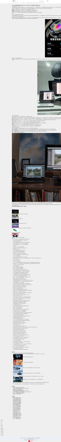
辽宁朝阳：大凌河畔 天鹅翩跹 (16, 255)
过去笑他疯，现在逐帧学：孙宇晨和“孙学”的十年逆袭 (19, 330)
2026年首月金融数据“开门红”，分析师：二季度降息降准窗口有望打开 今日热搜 (22, 281)
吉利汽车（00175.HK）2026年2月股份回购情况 (18, 246)
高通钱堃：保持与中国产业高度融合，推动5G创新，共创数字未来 (36, 376)
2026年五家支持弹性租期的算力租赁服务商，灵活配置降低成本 (20, 313)
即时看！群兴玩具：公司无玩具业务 (17, 414)
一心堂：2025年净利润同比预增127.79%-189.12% (19, 339)
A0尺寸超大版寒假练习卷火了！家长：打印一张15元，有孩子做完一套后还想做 (22, 343)
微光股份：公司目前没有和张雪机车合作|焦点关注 (18, 393)
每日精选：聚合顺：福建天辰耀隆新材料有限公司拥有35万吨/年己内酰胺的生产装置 (22, 290)
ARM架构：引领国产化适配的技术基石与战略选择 (18, 251)
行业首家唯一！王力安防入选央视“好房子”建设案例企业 (18, 237)
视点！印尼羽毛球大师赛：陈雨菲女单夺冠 (18, 342)
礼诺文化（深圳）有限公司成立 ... (17, 411)
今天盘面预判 (14, 245)
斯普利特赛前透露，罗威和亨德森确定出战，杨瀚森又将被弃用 (20, 301)
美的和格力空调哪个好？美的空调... (17, 397)
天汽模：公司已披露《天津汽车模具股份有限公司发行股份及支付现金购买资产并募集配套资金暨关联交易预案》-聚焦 (26, 262)
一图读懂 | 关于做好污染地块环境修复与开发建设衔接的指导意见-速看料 (21, 320)
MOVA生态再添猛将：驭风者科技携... (17, 402)
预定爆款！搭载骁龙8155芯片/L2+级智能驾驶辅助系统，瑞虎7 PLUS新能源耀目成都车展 (33, 379)
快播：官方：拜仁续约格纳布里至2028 (17, 308)
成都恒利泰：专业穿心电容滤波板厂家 (16, 232)
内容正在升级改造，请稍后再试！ (17, 340)
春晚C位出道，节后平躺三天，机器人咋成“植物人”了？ (19, 252)
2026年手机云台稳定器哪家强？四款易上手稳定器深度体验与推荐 (20, 349)
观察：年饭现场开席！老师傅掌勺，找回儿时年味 (18, 321)
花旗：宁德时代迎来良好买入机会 (17, 304)
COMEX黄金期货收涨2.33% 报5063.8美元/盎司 (18, 282)
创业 (25, 2)
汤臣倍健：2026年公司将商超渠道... (17, 403)
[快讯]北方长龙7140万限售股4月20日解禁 (18, 389)
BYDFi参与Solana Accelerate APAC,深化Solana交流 (19, 291)
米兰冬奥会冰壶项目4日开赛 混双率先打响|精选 (18, 314)
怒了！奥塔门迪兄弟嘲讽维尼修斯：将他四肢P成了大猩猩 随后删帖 (20, 254)
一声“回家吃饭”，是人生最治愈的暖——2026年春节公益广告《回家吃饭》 (21, 271)
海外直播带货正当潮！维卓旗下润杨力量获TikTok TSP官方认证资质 (37, 353)
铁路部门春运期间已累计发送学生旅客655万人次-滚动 (19, 250)
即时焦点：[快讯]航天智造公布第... (17, 398)
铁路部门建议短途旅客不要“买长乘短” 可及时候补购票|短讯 (19, 279)
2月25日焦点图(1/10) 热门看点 (16, 260)
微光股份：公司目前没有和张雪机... (17, 406)
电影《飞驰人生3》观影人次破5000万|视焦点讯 (18, 264)
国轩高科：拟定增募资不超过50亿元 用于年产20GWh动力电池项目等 (21, 309)
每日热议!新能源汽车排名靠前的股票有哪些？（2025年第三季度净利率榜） (21, 341)
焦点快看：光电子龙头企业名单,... (17, 417)
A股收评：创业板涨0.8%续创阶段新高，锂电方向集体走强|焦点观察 (21, 388)
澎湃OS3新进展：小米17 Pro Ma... (17, 416)
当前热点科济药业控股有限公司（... (17, 408)
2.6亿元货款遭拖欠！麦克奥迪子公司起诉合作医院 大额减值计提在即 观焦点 (21, 274)
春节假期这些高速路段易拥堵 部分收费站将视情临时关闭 (19, 285)
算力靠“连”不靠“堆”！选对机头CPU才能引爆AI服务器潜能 (19, 310)
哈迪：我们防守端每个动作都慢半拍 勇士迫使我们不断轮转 (20, 332)
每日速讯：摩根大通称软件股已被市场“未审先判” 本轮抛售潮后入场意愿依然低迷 (22, 312)
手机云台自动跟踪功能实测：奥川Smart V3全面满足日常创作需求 (20, 244)
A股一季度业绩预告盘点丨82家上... (17, 404)
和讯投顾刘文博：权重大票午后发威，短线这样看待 (19, 333)
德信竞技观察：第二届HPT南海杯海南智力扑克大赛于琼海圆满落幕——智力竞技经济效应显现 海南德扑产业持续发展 (26, 263)
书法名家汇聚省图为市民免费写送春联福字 (18, 348)
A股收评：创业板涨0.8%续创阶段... (17, 399)
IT (19, 2)
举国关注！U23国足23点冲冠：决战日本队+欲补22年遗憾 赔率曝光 (20, 347)
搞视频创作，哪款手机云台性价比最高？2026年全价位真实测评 (20, 328)
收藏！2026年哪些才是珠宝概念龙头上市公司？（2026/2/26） (20, 256)
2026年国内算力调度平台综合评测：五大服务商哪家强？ (19, 311)
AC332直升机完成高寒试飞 (16, 265)
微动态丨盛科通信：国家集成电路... (17, 412)
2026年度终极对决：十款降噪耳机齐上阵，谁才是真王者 (19, 253)
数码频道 (28, 2)
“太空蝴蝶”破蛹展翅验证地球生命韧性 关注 (18, 318)
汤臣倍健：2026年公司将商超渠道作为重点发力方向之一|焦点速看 (20, 390)
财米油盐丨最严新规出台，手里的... (17, 415)
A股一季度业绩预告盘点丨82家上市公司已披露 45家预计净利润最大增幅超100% (22, 391)
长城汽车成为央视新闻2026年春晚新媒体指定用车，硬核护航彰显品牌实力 (21, 283)
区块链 (23, 2)
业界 (15, 2)
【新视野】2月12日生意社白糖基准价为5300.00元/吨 (19, 293)
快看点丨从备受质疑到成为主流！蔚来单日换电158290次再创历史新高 (21, 270)
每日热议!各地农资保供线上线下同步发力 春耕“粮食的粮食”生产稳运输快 (21, 242)
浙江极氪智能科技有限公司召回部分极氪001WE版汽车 (19, 303)
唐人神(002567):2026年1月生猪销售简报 (17, 299)
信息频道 (40, 2)
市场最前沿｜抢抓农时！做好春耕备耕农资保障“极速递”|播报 (20, 275)
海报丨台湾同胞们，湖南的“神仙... (17, 407)
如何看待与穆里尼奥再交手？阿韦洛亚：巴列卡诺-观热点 (19, 322)
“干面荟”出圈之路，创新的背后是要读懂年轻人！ (28, 362)
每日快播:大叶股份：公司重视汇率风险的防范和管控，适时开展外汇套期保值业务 (22, 292)
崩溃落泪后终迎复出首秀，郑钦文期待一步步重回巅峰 (19, 302)
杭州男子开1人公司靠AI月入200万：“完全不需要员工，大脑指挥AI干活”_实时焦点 (22, 284)
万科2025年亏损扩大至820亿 (16, 324)
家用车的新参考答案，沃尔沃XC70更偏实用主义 (17, 218)
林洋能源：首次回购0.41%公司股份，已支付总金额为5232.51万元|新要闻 (21, 300)
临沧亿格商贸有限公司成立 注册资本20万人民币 (18, 323)
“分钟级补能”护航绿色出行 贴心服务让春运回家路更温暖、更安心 (20, 273)
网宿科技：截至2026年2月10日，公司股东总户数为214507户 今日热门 (21, 294)
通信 (21, 2)
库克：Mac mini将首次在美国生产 (17, 261)
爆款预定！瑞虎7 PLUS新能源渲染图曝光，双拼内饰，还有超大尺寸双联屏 (31, 367)
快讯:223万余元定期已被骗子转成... (17, 409)
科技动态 (37, 2)
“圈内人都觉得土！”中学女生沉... (16, 410)
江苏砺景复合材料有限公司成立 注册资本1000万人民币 (19, 331)
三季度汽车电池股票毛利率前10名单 (17, 241)
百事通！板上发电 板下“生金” (16, 409)
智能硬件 (31, 2)
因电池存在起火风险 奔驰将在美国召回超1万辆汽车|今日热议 (20, 289)
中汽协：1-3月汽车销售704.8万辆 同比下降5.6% (18, 392)
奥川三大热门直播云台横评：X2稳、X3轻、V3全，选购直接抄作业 (20, 243)
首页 (13, 2)
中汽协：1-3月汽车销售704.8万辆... (17, 405)
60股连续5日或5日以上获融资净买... (17, 400)
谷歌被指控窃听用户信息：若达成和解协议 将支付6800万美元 (20, 338)
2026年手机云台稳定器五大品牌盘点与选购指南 (18, 329)
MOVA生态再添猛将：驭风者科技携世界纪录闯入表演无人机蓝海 (19, 223)
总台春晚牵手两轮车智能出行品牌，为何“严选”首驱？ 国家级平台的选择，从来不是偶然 (23, 280)
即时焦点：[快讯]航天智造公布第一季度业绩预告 (18, 387)
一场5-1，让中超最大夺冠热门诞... (17, 418)
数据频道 (34, 2)
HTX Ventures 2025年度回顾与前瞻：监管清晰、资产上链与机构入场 (21, 319)
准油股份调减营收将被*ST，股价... (17, 413)
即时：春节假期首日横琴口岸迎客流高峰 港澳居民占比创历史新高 (20, 272)
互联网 (17, 2)
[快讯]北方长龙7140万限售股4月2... (17, 401)
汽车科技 (43, 2)
